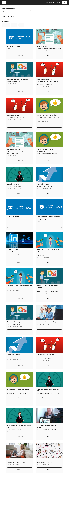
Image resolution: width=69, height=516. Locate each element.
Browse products (50, 2)
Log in (64, 2)
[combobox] (38, 12)
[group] (34, 25)
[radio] (6, 25)
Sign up (58, 2)
